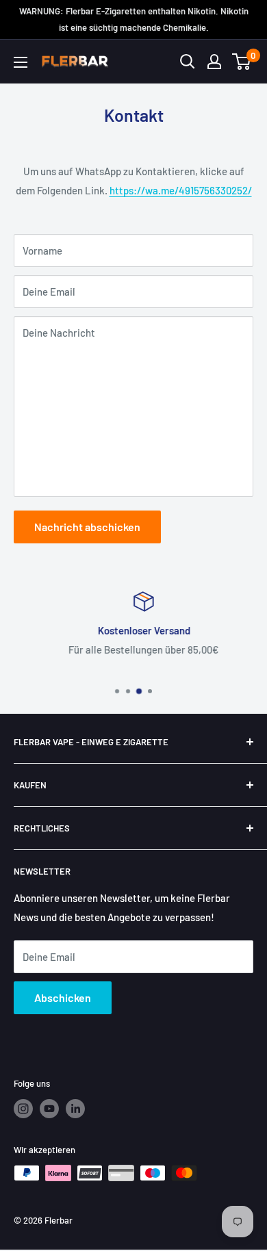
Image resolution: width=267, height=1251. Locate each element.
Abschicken (62, 997)
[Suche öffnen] (187, 61)
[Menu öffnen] (20, 62)
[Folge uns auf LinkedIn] (75, 1108)
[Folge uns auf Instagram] (23, 1108)
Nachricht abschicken (87, 526)
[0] (242, 61)
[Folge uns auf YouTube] (49, 1108)
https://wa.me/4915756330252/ (181, 190)
